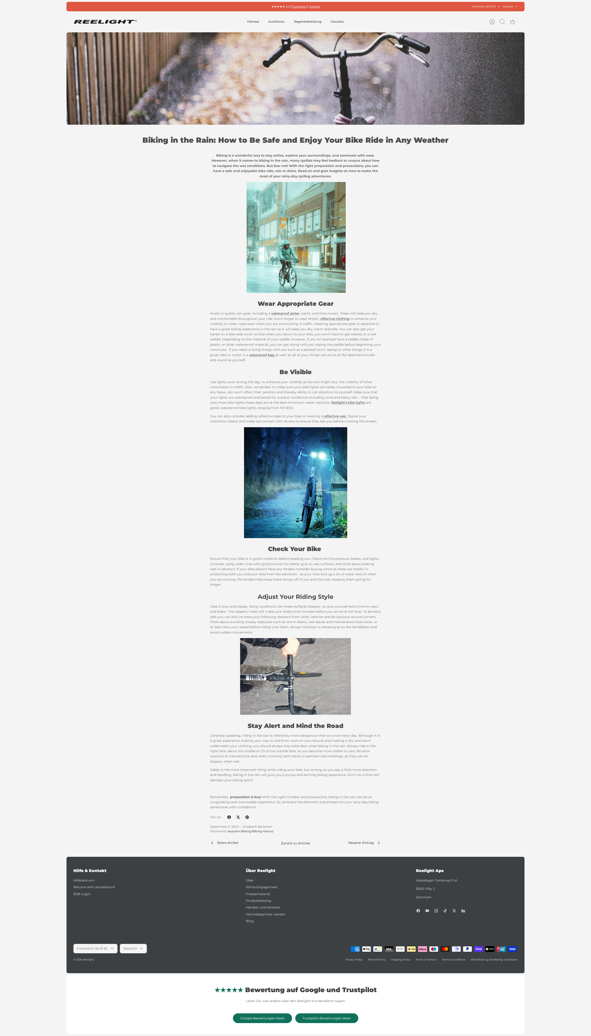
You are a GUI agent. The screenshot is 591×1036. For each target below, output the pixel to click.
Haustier (337, 21)
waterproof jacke (285, 313)
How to (268, 831)
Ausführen (276, 21)
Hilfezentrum (84, 880)
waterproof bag (262, 355)
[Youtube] (427, 911)
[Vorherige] (229, 6)
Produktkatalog (258, 901)
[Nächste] (361, 6)
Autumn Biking (239, 831)
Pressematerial (258, 894)
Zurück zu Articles (295, 843)
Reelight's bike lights (348, 402)
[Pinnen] (247, 817)
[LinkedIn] (463, 911)
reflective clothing (335, 319)
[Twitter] (454, 911)
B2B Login (81, 894)
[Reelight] (105, 21)
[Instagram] (436, 911)
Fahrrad (253, 21)
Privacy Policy (354, 959)
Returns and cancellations (94, 887)
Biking (257, 831)
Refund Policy (377, 959)
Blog (250, 921)
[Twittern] (238, 817)
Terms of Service (426, 959)
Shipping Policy (400, 959)
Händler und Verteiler (263, 907)
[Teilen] (229, 817)
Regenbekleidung (308, 21)
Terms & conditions (453, 959)
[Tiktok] (445, 911)
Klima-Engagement (262, 887)
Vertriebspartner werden (265, 914)
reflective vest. (335, 416)
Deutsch (508, 6)
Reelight (88, 959)
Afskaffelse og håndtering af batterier (494, 959)
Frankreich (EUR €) (484, 6)
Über (250, 880)
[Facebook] (418, 911)
